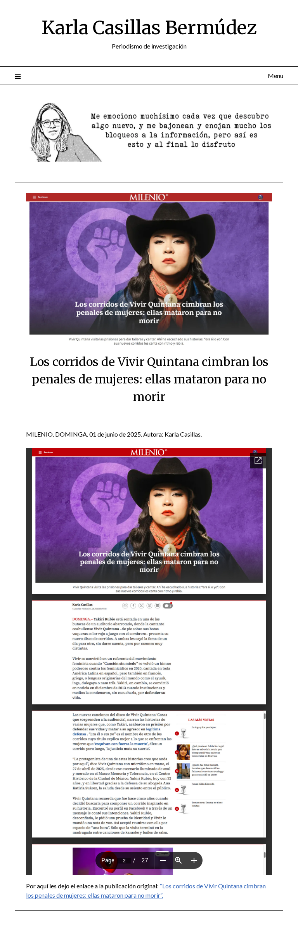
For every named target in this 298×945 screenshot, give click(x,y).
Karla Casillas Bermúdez (149, 27)
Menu (275, 75)
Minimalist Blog (181, 934)
